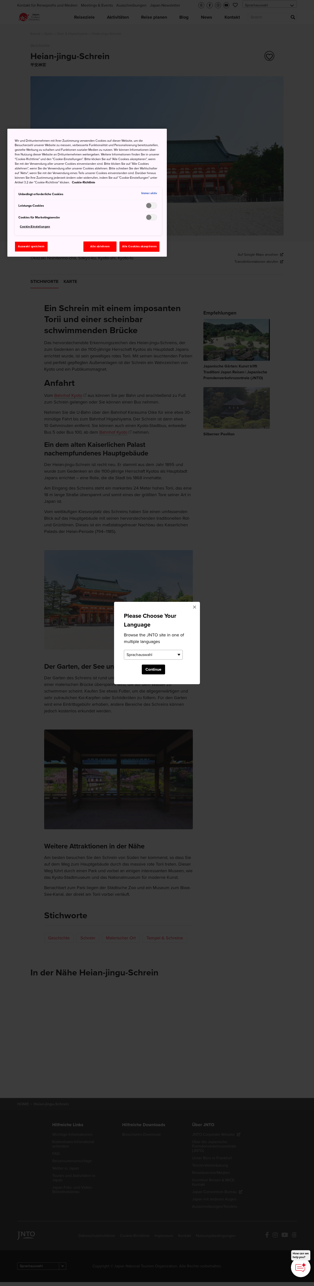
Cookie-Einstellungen (35, 226)
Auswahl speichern (31, 246)
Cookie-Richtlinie (83, 182)
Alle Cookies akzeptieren (139, 246)
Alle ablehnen (100, 246)
